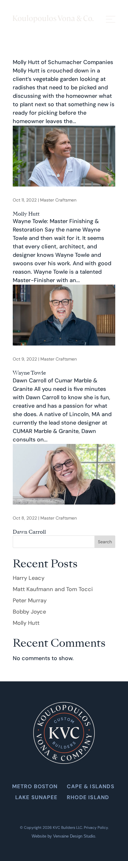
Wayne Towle (29, 372)
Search (105, 542)
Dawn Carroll (29, 531)
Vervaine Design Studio (74, 836)
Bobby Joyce (29, 611)
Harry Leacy (28, 578)
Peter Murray (30, 600)
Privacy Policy (96, 827)
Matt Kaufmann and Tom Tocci (53, 589)
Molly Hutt (26, 213)
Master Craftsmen (58, 200)
